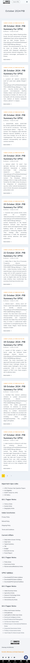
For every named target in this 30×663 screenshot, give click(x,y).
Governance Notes (9, 564)
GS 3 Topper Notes (9, 586)
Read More (7, 59)
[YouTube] (14, 657)
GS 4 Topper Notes (9, 606)
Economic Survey (9, 550)
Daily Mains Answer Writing (12, 539)
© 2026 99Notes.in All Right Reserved (13, 652)
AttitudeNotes (8, 612)
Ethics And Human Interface (12, 610)
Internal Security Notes (10, 599)
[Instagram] (8, 657)
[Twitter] (6, 657)
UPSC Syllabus (7, 573)
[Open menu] (27, 2)
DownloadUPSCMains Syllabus (13, 579)
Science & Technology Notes (12, 595)
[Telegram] (11, 657)
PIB (23, 23)
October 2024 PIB (17, 23)
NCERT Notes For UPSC (11, 492)
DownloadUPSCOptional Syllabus (14, 581)
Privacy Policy (6, 517)
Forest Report (8, 553)
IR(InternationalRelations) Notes (13, 566)
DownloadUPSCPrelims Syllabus (13, 577)
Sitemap (4, 647)
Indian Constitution (8, 513)
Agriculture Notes (9, 593)
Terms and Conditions (8, 529)
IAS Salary (7, 495)
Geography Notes (9, 508)
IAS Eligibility (8, 490)
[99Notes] (6, 1)
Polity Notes (7, 562)
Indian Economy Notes (10, 590)
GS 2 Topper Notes (9, 557)
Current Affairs (7, 23)
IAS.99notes (10, 647)
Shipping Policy (6, 525)
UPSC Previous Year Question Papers (14, 488)
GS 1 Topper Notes (9, 499)
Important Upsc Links (10, 484)
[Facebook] (3, 657)
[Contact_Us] (26, 657)
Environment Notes (9, 597)
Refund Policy (6, 521)
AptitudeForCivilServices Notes (13, 615)
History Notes (8, 504)
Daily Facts (7, 542)
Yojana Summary (9, 544)
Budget (6, 548)
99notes (7, 31)
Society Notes (8, 506)
